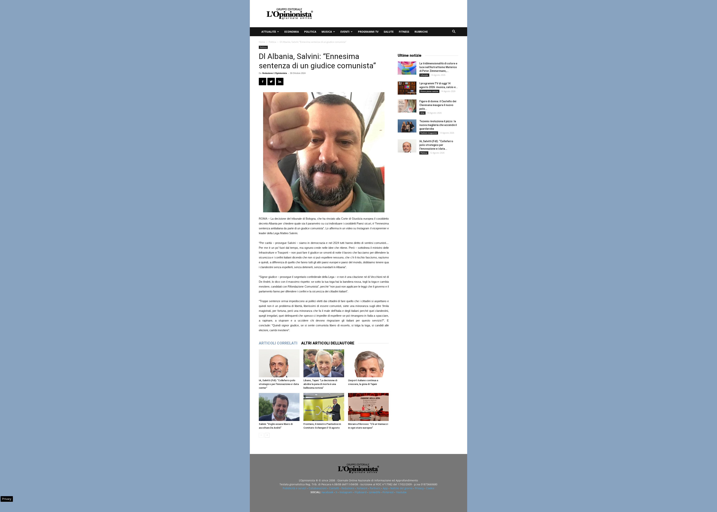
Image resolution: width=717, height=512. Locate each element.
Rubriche (421, 31)
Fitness (404, 31)
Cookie (430, 488)
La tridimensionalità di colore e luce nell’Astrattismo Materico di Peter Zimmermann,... (438, 67)
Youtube (401, 492)
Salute (389, 31)
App (385, 488)
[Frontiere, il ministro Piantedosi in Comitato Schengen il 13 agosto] (323, 407)
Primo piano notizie (429, 91)
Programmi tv (368, 31)
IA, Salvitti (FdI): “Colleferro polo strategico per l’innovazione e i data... (436, 145)
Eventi (345, 31)
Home (262, 41)
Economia (291, 31)
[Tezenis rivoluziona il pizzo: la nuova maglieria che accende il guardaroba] (407, 125)
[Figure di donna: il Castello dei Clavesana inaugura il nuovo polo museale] (407, 106)
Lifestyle (424, 75)
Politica (310, 31)
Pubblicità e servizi (294, 488)
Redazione (347, 488)
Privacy (419, 488)
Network (362, 488)
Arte (422, 113)
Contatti (334, 488)
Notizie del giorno (401, 488)
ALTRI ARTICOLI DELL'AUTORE (327, 343)
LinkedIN (374, 492)
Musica (327, 31)
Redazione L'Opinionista (274, 73)
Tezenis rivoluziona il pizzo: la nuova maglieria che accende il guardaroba (438, 125)
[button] (453, 32)
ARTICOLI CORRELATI (278, 343)
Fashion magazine (428, 133)
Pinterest (388, 492)
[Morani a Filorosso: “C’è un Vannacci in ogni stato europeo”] (368, 407)
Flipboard (361, 492)
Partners (375, 488)
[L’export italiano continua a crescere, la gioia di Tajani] (368, 363)
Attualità (268, 31)
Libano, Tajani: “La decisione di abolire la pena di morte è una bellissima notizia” (320, 384)
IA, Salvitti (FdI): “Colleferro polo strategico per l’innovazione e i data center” (279, 384)
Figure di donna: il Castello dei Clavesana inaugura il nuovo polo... (437, 105)
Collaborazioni (318, 488)
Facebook (327, 492)
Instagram (345, 492)
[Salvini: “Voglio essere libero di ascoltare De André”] (279, 407)
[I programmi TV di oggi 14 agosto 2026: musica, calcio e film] (407, 88)
